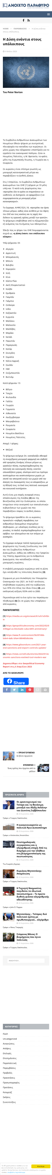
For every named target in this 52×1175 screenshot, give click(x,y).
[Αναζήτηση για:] (26, 960)
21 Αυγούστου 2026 (26, 943)
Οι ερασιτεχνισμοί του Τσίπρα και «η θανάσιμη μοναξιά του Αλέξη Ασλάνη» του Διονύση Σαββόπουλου (32, 806)
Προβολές (7, 1072)
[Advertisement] (26, 116)
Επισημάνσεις (9, 1058)
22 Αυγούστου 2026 (26, 860)
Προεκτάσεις (9, 1077)
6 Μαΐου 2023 (11, 51)
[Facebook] (23, 20)
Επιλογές (7, 1053)
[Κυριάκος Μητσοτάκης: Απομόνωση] (8, 873)
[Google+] (28, 20)
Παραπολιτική (9, 1063)
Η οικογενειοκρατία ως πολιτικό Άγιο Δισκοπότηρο (32, 826)
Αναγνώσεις (8, 1043)
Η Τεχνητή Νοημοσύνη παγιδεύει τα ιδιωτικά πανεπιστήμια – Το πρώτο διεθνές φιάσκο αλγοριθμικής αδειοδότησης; (33, 894)
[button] (48, 14)
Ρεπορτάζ (7, 1092)
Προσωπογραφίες (11, 1082)
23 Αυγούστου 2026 (26, 814)
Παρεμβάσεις (9, 1068)
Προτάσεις (8, 1087)
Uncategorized (10, 1038)
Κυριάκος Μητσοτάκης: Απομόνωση (29, 872)
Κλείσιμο (40, 1166)
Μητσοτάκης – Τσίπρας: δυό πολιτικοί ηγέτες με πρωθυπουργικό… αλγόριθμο (33, 917)
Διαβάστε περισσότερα (16, 1172)
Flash (5, 1033)
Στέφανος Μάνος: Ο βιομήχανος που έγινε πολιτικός (29, 937)
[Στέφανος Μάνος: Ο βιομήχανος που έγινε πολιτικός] (8, 937)
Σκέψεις (6, 1097)
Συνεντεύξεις (9, 1102)
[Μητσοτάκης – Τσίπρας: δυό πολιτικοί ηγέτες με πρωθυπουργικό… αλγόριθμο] (8, 917)
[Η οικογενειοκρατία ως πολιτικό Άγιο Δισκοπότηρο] (8, 827)
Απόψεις (7, 1048)
